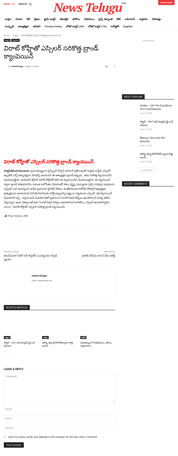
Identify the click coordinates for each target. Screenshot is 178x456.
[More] (61, 75)
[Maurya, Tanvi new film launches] (130, 141)
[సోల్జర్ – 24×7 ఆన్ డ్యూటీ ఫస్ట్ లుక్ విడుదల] (21, 327)
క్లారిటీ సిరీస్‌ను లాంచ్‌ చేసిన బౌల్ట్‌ (98, 255)
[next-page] (11, 354)
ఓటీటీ (83, 337)
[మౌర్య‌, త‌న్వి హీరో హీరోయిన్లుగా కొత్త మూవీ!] (59, 327)
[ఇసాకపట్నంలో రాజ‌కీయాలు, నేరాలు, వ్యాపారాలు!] (97, 327)
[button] (25, 3)
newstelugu (17, 66)
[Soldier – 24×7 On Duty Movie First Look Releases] (130, 109)
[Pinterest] (44, 75)
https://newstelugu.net (42, 280)
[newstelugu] (6, 66)
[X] (36, 75)
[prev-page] (6, 354)
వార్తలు (15, 35)
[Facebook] (28, 75)
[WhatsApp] (52, 75)
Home (7, 35)
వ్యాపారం (15, 40)
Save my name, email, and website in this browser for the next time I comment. (53, 436)
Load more (147, 170)
